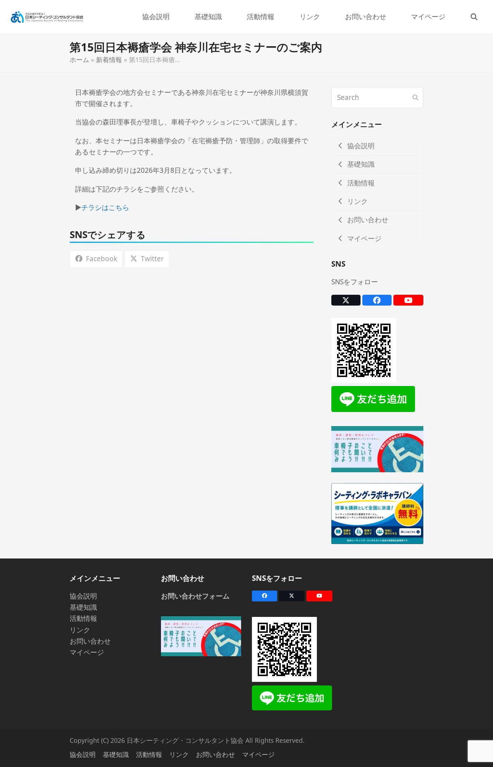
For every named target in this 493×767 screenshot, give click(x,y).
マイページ (87, 652)
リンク (80, 630)
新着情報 (109, 59)
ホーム (79, 59)
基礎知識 (83, 607)
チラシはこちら (105, 207)
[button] (474, 17)
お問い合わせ (90, 641)
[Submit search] (415, 97)
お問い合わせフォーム (195, 596)
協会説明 (83, 596)
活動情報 (83, 618)
